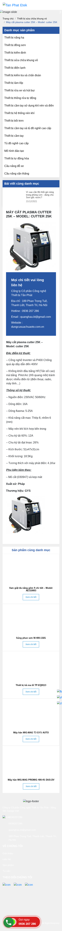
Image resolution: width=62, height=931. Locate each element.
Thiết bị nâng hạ (14, 37)
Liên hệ (7, 859)
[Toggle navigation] (54, 5)
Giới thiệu (8, 853)
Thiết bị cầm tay (14, 135)
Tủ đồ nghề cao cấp (16, 143)
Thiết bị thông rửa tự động (20, 98)
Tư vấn (6, 871)
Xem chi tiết (30, 597)
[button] (1, 12)
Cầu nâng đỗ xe (14, 166)
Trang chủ (8, 18)
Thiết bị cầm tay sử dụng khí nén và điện (29, 105)
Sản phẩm (8, 865)
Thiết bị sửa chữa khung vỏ (32, 18)
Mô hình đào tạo (14, 150)
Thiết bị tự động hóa (16, 158)
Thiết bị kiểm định (15, 52)
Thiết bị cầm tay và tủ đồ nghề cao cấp (27, 128)
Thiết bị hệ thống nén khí (19, 113)
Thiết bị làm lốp (13, 82)
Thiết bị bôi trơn (14, 120)
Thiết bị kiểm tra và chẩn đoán (22, 75)
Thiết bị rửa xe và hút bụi (19, 90)
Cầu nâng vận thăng (16, 173)
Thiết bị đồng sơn (15, 45)
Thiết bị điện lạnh (14, 67)
